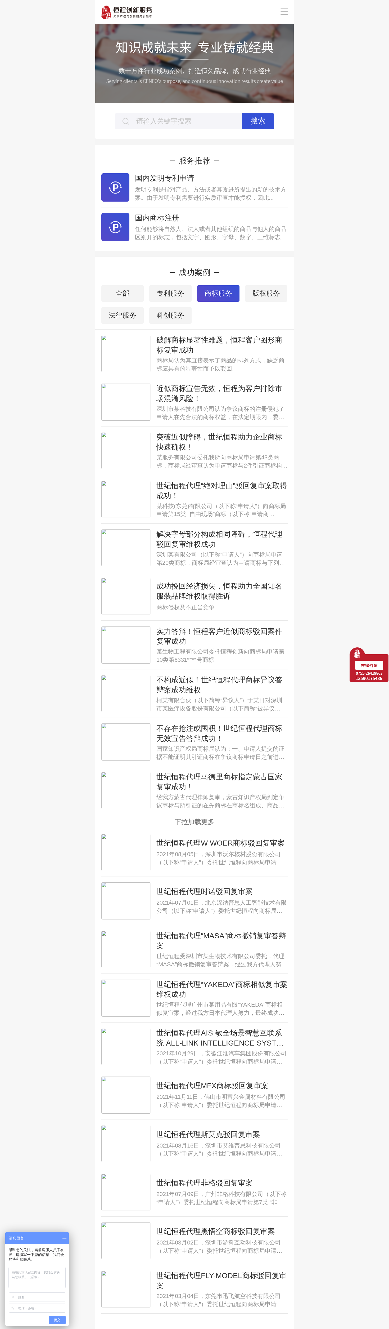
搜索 (258, 121)
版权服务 (266, 293)
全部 (122, 293)
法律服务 (122, 315)
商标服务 (218, 293)
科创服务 (170, 315)
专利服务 (170, 293)
